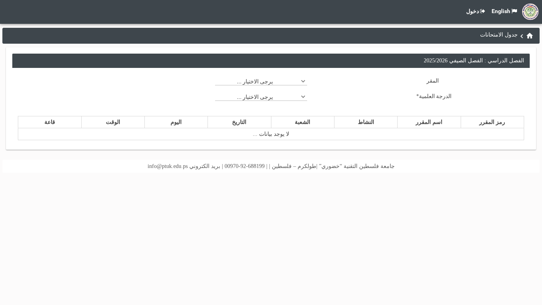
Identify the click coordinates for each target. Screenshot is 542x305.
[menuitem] (530, 35)
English (500, 11)
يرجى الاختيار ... (255, 81)
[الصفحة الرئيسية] (530, 36)
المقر (433, 80)
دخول (472, 11)
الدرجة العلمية (434, 96)
